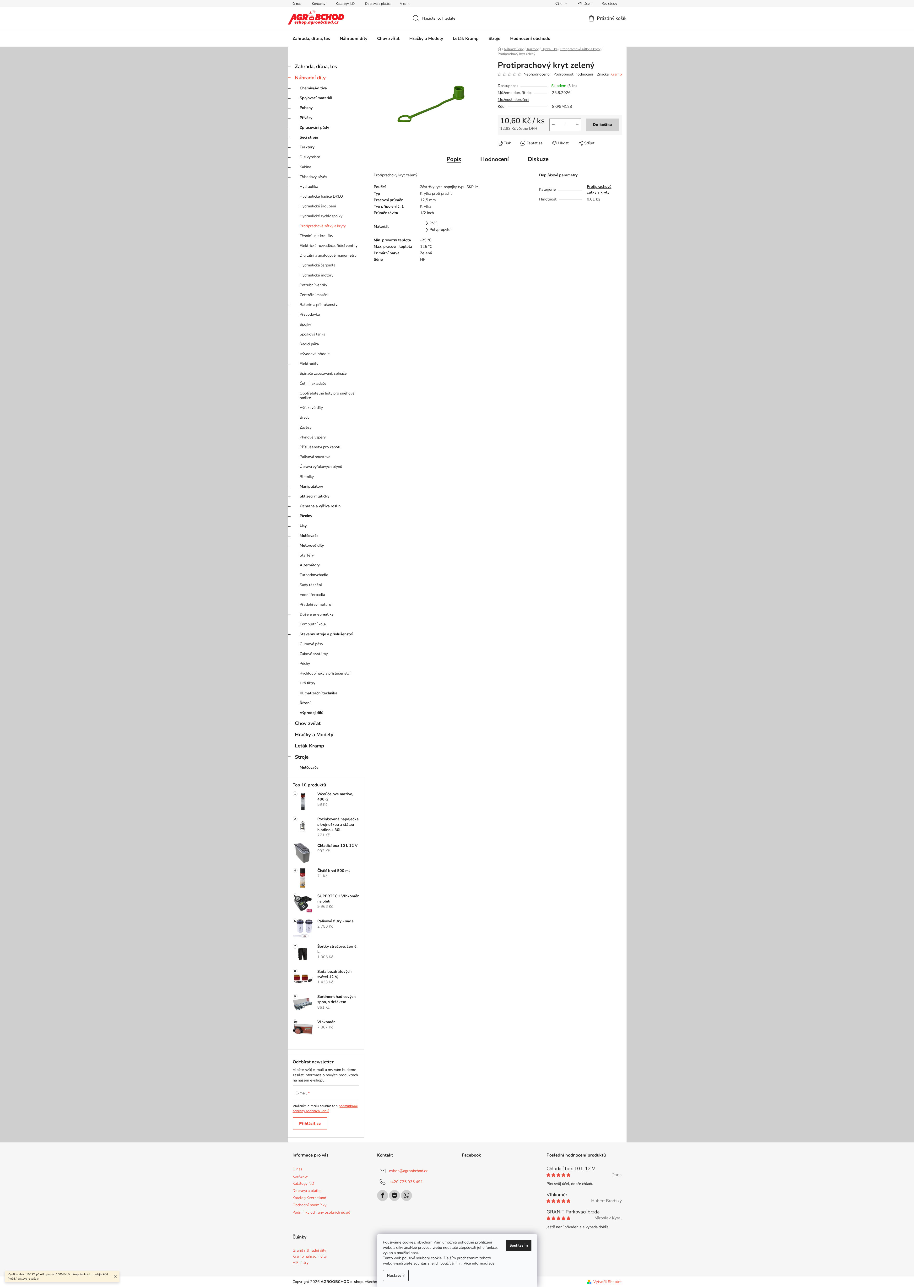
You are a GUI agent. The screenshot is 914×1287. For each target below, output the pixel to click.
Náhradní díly (310, 77)
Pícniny (306, 516)
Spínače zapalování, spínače (323, 373)
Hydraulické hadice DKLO (321, 196)
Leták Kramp (309, 745)
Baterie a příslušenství (319, 304)
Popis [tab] (454, 159)
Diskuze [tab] (538, 159)
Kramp (616, 74)
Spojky (305, 324)
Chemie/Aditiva (313, 88)
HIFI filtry (300, 1263)
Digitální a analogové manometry (328, 255)
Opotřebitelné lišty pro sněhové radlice (327, 395)
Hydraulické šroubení (318, 206)
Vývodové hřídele (315, 354)
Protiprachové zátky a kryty (323, 226)
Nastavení (396, 1275)
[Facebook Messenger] (394, 1195)
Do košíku (602, 124)
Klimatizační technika (318, 693)
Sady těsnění (311, 585)
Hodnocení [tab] (494, 159)
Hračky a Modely (314, 734)
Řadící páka (309, 344)
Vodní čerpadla (312, 594)
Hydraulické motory (316, 275)
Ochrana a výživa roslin (320, 506)
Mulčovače (309, 535)
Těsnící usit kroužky (316, 235)
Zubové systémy (314, 653)
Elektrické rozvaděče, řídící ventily (328, 245)
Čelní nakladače (313, 383)
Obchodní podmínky (309, 1205)
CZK (558, 3)
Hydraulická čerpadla (317, 265)
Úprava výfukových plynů (321, 466)
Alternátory (310, 565)
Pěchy (305, 663)
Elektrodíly (309, 363)
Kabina (305, 167)
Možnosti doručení (513, 99)
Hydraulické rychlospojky (321, 216)
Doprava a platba (377, 3)
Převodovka (310, 314)
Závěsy (306, 427)
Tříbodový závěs (313, 176)
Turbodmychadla (314, 575)
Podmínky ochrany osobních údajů (321, 1212)
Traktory (307, 147)
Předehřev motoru (315, 604)
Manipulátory (311, 486)
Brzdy (304, 417)
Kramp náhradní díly (309, 1257)
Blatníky (307, 476)
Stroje (301, 757)
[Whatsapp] (406, 1195)
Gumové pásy (311, 644)
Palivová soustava (315, 457)
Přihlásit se (310, 1123)
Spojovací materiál (316, 98)
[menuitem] (311, 38)
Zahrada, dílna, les (316, 66)
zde (492, 1263)
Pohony (306, 107)
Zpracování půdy (314, 127)
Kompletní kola (313, 624)
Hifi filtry (307, 683)
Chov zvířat (308, 723)
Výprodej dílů (311, 712)
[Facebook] (382, 1195)
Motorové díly (312, 545)
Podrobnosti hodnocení (573, 74)
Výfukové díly (311, 407)
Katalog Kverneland (309, 1197)
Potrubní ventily (313, 285)
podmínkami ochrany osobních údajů (325, 1108)
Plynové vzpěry (313, 437)
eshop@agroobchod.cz (408, 1170)
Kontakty (318, 3)
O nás (296, 3)
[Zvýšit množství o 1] (577, 125)
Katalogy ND (345, 3)
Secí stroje (309, 137)
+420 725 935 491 (406, 1181)
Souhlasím (518, 1245)
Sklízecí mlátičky (314, 496)
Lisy (303, 525)
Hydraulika (309, 186)
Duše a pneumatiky (317, 614)
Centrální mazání (314, 294)
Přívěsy (306, 117)
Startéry (307, 555)
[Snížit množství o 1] (553, 125)
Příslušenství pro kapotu (320, 447)
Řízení (305, 703)
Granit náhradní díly (309, 1251)
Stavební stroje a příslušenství (326, 634)
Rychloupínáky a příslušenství (325, 673)
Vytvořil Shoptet (607, 1281)
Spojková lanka (312, 334)
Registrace (609, 3)
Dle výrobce (310, 157)
